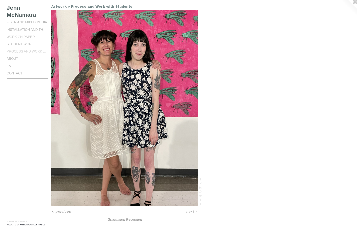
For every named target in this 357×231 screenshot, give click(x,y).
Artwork (59, 6)
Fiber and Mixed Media (27, 22)
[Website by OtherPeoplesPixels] (348, 8)
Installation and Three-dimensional (27, 29)
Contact (15, 73)
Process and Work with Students (27, 51)
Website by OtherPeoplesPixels (26, 225)
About (12, 58)
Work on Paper (21, 37)
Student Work (20, 44)
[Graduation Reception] (124, 108)
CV (9, 66)
